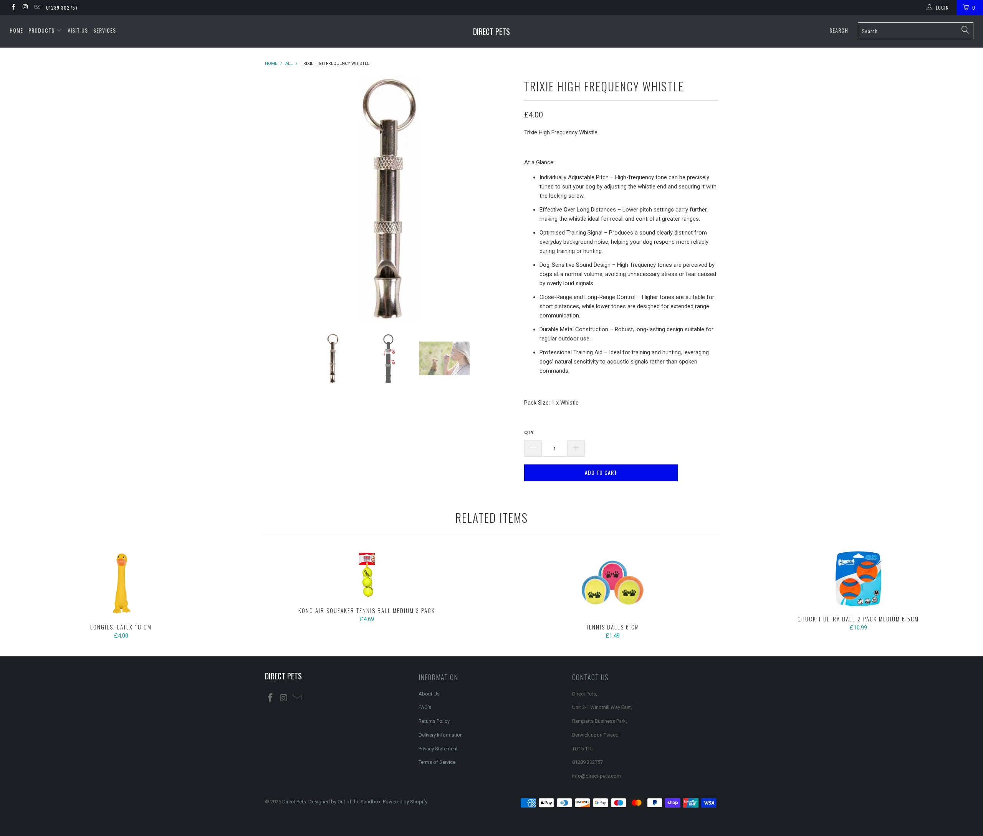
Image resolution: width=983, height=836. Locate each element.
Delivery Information (441, 735)
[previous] (278, 199)
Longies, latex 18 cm (121, 583)
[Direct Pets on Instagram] (25, 7)
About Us (429, 694)
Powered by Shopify (405, 802)
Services (104, 30)
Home (16, 30)
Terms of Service (437, 762)
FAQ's (425, 707)
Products (42, 30)
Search (838, 30)
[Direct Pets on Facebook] (13, 7)
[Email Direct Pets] (37, 7)
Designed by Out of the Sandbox (344, 802)
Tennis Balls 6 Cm (612, 583)
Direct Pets (491, 31)
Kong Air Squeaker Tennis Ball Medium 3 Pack (367, 574)
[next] (503, 199)
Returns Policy (434, 721)
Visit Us (78, 30)
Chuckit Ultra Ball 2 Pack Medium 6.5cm (858, 579)
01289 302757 (62, 7)
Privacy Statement (438, 749)
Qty (529, 432)
